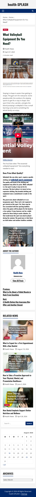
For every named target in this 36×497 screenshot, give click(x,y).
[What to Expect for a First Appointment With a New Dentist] (18, 330)
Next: (16, 302)
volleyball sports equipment (21, 179)
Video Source (7, 160)
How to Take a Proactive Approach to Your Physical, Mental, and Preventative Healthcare (17, 378)
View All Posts (18, 280)
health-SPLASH (18, 4)
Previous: (17, 292)
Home (5, 29)
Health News (9, 49)
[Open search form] (32, 11)
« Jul (4, 465)
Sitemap (24, 494)
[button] (3, 11)
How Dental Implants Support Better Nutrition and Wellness (17, 412)
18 (9, 453)
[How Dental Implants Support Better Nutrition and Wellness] (18, 397)
